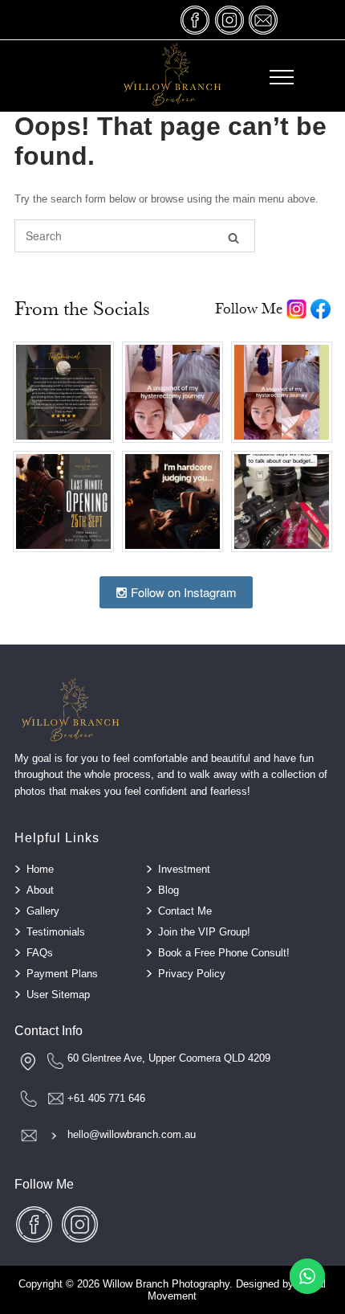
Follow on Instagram (182, 591)
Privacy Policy (191, 974)
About (40, 890)
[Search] (233, 236)
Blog (168, 890)
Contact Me (185, 911)
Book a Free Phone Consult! (224, 953)
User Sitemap (58, 995)
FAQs (39, 953)
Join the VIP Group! (204, 932)
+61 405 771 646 (106, 1098)
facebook (196, 19)
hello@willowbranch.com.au (131, 1134)
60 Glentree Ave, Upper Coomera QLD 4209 (168, 1058)
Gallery (42, 911)
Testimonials (55, 932)
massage (263, 19)
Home (40, 869)
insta (229, 19)
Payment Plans (62, 974)
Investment (184, 869)
